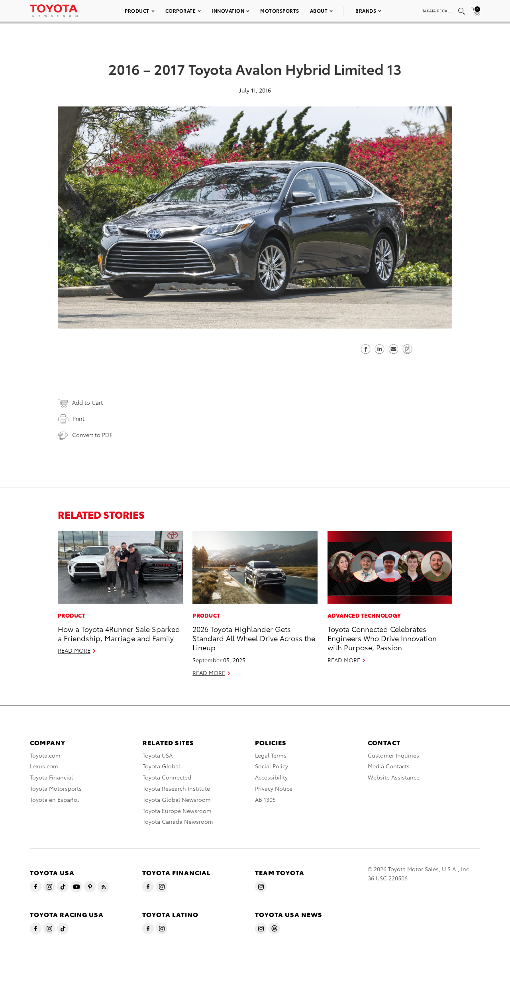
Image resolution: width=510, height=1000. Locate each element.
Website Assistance (394, 777)
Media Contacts (389, 766)
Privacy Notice (273, 788)
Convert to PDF (92, 435)
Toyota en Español (54, 799)
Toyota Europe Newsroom (177, 811)
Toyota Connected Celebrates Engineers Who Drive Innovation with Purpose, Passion (382, 638)
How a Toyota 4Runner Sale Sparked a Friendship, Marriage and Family (119, 633)
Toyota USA (158, 755)
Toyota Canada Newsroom (178, 821)
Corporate (180, 10)
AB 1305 (265, 799)
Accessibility (271, 777)
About (319, 10)
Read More (74, 650)
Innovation (228, 10)
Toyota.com (45, 755)
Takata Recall (436, 11)
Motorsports (279, 10)
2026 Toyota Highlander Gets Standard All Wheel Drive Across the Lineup (253, 638)
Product (137, 10)
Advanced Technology (364, 615)
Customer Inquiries (393, 755)
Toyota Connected (167, 777)
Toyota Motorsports (56, 788)
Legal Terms (270, 755)
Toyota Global (161, 766)
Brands (365, 10)
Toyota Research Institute (176, 788)
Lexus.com (44, 766)
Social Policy (271, 766)
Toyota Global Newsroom (177, 799)
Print (78, 418)
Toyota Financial (51, 777)
